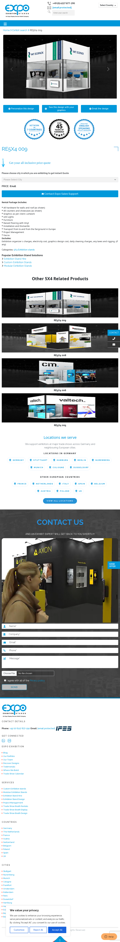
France (22, 484)
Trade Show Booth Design (15, 813)
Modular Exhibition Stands (18, 265)
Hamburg (62, 460)
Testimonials (9, 767)
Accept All (57, 930)
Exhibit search (20, 30)
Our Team (8, 760)
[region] (38, 921)
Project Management (13, 803)
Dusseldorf (81, 467)
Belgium (99, 484)
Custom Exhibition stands (14, 789)
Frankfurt (7, 885)
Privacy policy (37, 680)
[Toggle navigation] (5, 24)
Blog (5, 753)
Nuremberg (102, 460)
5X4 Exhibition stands (24, 250)
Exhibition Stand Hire (15, 258)
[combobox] (108, 5)
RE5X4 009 (60, 320)
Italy (65, 484)
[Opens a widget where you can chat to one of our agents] (109, 937)
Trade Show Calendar (13, 774)
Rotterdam (8, 892)
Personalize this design (22, 108)
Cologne (58, 467)
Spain (81, 484)
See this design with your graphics (61, 108)
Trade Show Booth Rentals (15, 806)
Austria (46, 491)
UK (80, 491)
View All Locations (60, 501)
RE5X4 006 (60, 390)
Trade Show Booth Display (15, 810)
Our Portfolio (9, 756)
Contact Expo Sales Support (61, 193)
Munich (38, 467)
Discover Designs (11, 763)
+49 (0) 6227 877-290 (64, 3)
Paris (5, 896)
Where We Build (11, 770)
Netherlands (44, 484)
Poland (65, 491)
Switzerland (8, 842)
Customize (19, 930)
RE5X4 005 (60, 425)
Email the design (100, 108)
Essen (6, 910)
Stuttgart (40, 460)
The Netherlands (11, 832)
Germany (18, 460)
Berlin (82, 460)
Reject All (38, 930)
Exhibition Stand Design (14, 799)
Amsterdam (8, 889)
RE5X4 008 (60, 355)
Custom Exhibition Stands (18, 262)
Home (6, 30)
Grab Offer (112, 565)
